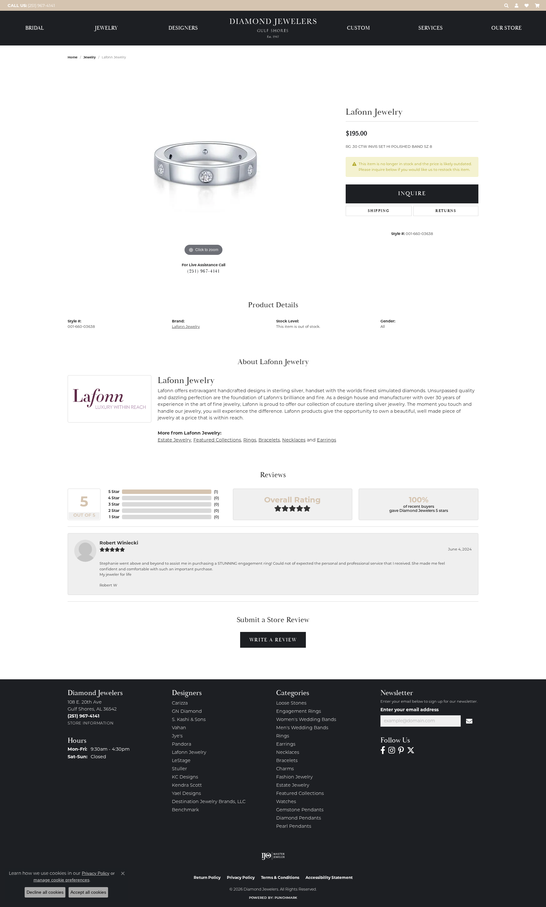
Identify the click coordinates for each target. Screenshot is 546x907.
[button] (506, 5)
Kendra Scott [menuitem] (187, 785)
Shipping (378, 210)
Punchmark (286, 898)
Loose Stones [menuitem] (291, 703)
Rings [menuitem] (282, 736)
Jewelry (106, 28)
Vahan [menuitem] (179, 728)
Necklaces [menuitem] (287, 752)
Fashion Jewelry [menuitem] (294, 777)
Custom (358, 28)
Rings (249, 440)
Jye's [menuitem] (177, 736)
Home (72, 57)
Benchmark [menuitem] (185, 810)
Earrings (326, 440)
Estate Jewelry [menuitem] (292, 785)
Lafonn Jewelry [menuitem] (189, 752)
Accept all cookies (88, 892)
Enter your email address (409, 709)
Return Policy (207, 877)
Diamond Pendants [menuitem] (298, 818)
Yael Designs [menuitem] (186, 793)
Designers (183, 28)
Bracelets (269, 440)
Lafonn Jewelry (186, 326)
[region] (203, 162)
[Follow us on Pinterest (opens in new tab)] (401, 750)
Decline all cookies (45, 892)
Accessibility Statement (329, 877)
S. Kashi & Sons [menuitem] (189, 720)
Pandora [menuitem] (181, 744)
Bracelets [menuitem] (287, 761)
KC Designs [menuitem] (185, 777)
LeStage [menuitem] (181, 761)
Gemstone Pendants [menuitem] (300, 810)
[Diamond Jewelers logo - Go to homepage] (273, 28)
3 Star (113, 504)
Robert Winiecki (119, 543)
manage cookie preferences (61, 879)
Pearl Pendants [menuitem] (293, 826)
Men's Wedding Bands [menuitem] (302, 728)
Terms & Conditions (280, 877)
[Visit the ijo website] (273, 856)
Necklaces (294, 440)
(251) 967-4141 (203, 271)
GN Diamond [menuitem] (187, 711)
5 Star (113, 491)
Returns (445, 210)
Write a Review (273, 640)
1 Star (114, 516)
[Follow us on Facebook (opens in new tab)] (382, 750)
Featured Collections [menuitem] (300, 793)
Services (430, 28)
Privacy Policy (241, 877)
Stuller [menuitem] (179, 769)
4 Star (113, 498)
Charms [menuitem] (285, 769)
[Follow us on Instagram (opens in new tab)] (391, 750)
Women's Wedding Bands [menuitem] (306, 720)
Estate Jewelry (174, 440)
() (216, 491)
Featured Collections (217, 440)
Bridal (34, 28)
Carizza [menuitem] (180, 703)
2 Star (113, 510)
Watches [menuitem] (286, 802)
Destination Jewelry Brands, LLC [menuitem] (209, 802)
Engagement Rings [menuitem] (298, 711)
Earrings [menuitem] (285, 744)
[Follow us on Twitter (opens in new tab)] (411, 750)
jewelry (89, 57)
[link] (30, 5)
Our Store (506, 28)
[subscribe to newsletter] (469, 721)
